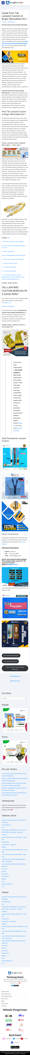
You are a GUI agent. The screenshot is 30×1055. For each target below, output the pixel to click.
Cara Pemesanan (6, 825)
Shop (3, 881)
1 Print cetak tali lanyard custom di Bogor (12, 241)
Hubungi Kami (5, 842)
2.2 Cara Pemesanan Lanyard (9, 263)
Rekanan (4, 879)
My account (5, 874)
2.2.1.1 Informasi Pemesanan (9, 271)
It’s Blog (4, 847)
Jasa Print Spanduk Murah (10, 661)
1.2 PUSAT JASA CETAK (8, 251)
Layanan (4, 22)
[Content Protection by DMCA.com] (15, 985)
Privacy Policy (5, 876)
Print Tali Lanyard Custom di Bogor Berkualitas (15, 668)
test (3, 886)
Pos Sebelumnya (15, 676)
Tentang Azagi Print (7, 884)
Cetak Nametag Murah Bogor (11, 655)
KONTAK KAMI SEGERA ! (8, 306)
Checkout (4, 834)
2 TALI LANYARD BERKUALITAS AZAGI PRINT (14, 255)
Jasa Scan (4, 869)
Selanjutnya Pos (15, 681)
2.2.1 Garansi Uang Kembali (9, 267)
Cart (3, 827)
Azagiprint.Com (7, 302)
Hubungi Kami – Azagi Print (9, 844)
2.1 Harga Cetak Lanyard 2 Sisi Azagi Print (13, 259)
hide (9, 237)
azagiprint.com (12, 564)
